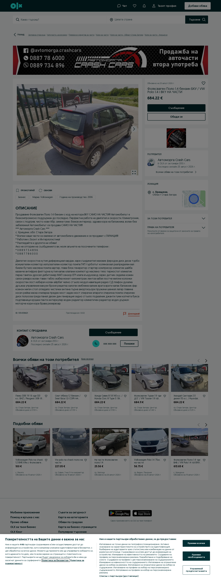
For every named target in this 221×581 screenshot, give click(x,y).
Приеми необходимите (196, 556)
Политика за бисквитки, (55, 560)
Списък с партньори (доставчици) (118, 576)
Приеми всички (196, 543)
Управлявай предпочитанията (196, 569)
